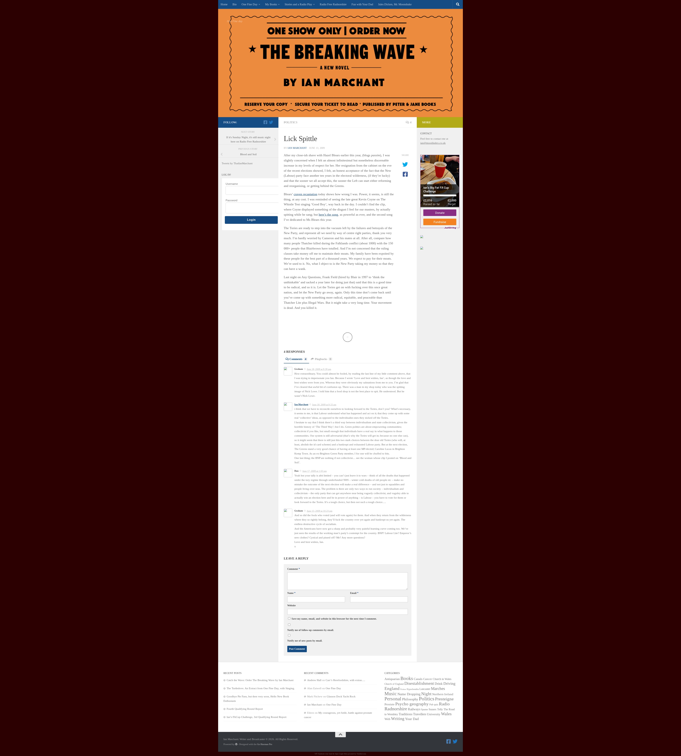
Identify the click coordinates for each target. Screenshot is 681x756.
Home (224, 4)
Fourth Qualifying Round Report (245, 708)
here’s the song (328, 214)
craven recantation (305, 194)
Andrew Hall (314, 680)
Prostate (389, 704)
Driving (449, 683)
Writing (397, 718)
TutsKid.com (361, 754)
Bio (234, 4)
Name (291, 593)
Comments (297, 359)
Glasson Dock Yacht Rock (341, 696)
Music (390, 693)
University (433, 714)
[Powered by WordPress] (236, 744)
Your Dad (412, 719)
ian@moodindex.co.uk (433, 143)
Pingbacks (323, 359)
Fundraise (440, 222)
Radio (444, 703)
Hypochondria (413, 689)
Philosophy (410, 699)
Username (232, 183)
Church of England (394, 684)
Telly (440, 709)
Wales (446, 714)
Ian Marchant (297, 148)
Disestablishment (419, 683)
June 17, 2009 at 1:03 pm (314, 471)
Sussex (432, 709)
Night (426, 693)
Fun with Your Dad (362, 4)
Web (387, 719)
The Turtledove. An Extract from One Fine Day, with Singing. (261, 688)
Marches (438, 688)
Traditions (405, 714)
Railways (414, 709)
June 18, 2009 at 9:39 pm (319, 369)
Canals (418, 679)
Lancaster (424, 688)
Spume (424, 709)
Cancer (427, 679)
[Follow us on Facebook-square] (265, 122)
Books (406, 678)
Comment (293, 569)
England (392, 688)
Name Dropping (408, 694)
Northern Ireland (442, 694)
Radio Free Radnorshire (333, 4)
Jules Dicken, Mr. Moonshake (395, 4)
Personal (392, 698)
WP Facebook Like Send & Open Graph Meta (331, 754)
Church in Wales (442, 679)
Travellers (419, 714)
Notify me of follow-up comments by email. (310, 630)
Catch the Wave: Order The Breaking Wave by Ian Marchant (260, 680)
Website (291, 605)
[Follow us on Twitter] (271, 122)
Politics (290, 122)
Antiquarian (392, 679)
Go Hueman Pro (264, 744)
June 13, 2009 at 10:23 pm (319, 511)
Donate (439, 213)
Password (231, 200)
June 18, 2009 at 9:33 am (324, 404)
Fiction (403, 689)
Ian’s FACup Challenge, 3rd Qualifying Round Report (256, 717)
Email (354, 593)
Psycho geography (412, 703)
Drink (439, 683)
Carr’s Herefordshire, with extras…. (345, 680)
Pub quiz (433, 704)
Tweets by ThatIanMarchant (237, 163)
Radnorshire (395, 708)
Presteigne (444, 698)
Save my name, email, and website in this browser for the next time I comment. (334, 618)
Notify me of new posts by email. (304, 640)
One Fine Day (250, 4)
